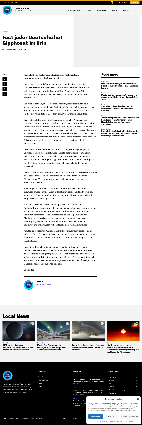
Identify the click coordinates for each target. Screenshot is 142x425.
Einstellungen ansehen (129, 416)
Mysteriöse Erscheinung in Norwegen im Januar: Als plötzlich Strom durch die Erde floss (119, 97)
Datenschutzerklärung (116, 421)
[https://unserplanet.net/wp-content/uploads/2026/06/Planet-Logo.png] (18, 10)
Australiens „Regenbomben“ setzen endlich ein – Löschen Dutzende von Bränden (117, 108)
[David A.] (29, 285)
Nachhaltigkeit (106, 129)
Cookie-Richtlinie (102, 421)
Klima (103, 104)
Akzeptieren (95, 416)
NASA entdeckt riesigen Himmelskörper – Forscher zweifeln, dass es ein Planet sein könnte (119, 86)
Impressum (129, 421)
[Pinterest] (4, 89)
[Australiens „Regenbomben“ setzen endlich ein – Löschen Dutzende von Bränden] (88, 331)
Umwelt (5, 31)
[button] (138, 399)
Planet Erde (105, 81)
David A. (24, 50)
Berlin (29, 91)
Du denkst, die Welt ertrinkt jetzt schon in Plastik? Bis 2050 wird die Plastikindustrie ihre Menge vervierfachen (119, 133)
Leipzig (38, 153)
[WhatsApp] (4, 94)
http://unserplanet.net (43, 285)
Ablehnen (111, 416)
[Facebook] (4, 79)
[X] (4, 84)
